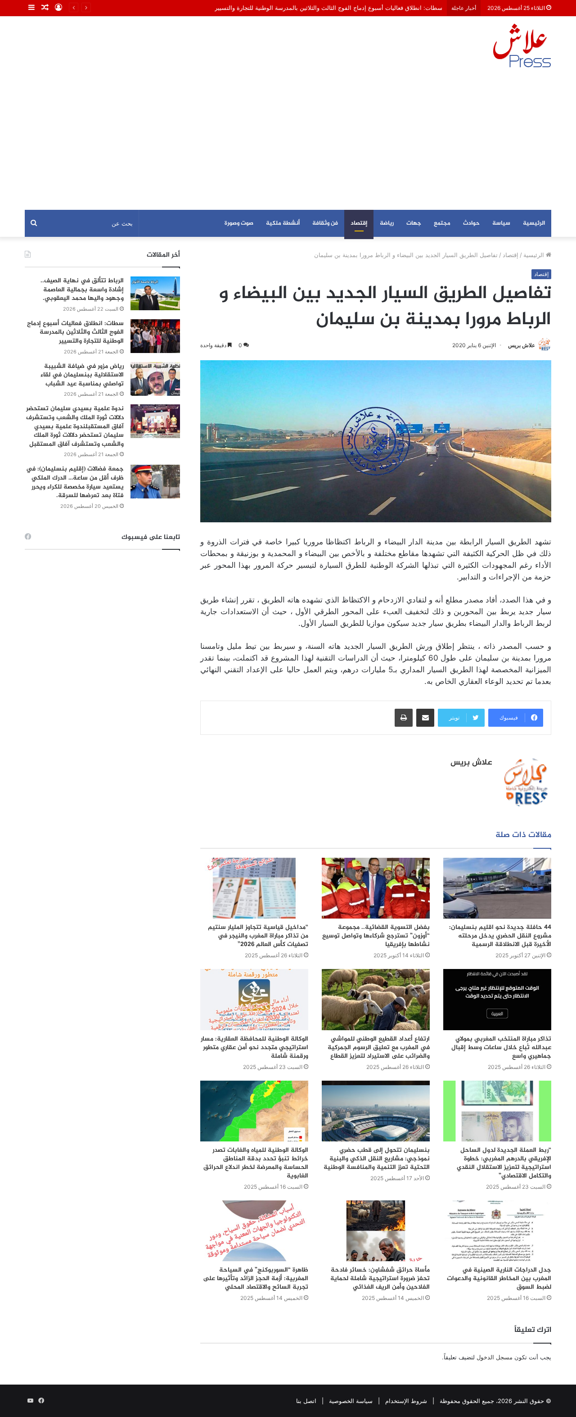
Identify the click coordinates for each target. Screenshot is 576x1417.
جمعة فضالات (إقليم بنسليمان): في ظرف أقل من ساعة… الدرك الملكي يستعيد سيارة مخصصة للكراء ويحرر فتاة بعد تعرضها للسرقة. (75, 482)
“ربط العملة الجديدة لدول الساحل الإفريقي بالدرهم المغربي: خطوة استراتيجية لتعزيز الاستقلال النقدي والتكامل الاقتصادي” (504, 1163)
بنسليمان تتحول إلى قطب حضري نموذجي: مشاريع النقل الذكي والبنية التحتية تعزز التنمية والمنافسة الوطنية (377, 1159)
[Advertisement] (288, 142)
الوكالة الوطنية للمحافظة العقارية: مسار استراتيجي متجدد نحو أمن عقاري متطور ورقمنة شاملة (254, 1047)
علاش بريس (521, 345)
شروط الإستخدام (406, 1400)
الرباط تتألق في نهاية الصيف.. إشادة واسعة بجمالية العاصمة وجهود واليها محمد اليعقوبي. (82, 289)
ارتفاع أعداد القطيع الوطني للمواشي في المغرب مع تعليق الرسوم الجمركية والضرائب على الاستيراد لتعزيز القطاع (379, 1047)
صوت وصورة (239, 223)
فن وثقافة (325, 223)
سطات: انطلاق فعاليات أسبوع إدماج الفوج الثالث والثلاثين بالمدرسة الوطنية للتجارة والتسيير (328, 7)
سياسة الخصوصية (351, 1400)
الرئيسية (534, 223)
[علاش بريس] (522, 45)
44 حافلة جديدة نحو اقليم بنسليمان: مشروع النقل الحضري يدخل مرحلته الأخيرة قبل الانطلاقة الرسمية (500, 936)
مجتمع (442, 223)
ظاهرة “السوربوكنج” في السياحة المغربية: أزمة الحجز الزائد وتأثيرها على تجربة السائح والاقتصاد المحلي (255, 1278)
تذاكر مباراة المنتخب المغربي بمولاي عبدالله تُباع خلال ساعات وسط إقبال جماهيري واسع (501, 1047)
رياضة (387, 223)
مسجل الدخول (495, 1357)
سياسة (501, 223)
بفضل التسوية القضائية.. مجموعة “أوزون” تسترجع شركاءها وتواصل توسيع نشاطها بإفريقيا (376, 936)
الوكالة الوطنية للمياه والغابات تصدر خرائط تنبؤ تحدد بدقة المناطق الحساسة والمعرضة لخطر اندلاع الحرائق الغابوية (255, 1163)
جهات (413, 223)
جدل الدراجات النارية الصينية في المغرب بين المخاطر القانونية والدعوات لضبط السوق (499, 1278)
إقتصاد (359, 223)
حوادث (471, 223)
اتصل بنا (306, 1400)
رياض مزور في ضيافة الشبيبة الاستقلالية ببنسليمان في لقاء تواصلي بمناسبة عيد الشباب (82, 375)
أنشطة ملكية (283, 223)
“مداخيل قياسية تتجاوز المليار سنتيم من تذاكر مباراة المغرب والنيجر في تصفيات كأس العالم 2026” (258, 936)
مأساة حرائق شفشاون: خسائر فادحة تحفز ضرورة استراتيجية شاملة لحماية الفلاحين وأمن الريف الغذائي (380, 1278)
